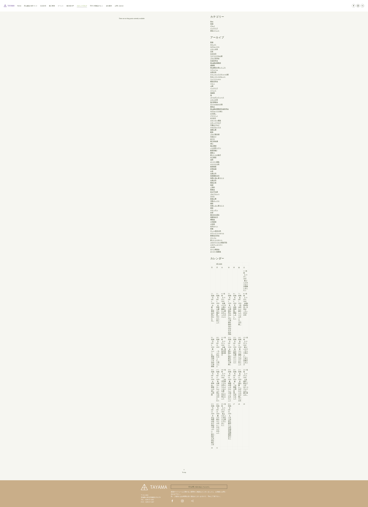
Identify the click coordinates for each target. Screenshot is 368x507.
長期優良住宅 (214, 176)
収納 (211, 185)
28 (239, 404)
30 (212, 448)
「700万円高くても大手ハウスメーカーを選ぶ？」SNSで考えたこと (223, 389)
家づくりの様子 (215, 155)
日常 (211, 51)
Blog (211, 21)
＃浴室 (212, 224)
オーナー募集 (214, 162)
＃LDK (212, 247)
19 (229, 385)
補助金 (212, 219)
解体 (211, 132)
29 (244, 404)
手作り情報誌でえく (96, 6)
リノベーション (215, 79)
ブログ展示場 (214, 134)
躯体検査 (213, 166)
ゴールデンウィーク (217, 97)
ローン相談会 (214, 249)
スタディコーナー (216, 245)
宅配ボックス (214, 201)
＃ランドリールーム (217, 233)
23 (212, 424)
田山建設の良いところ (218, 67)
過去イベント (214, 31)
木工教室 (213, 157)
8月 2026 (219, 264)
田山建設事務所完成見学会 (219, 109)
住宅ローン (214, 226)
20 (234, 384)
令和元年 (213, 72)
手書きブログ (214, 125)
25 (223, 414)
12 (229, 351)
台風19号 (213, 180)
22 (245, 382)
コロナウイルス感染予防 (218, 242)
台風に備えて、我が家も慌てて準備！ (229, 356)
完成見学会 (214, 61)
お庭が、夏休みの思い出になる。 (212, 312)
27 (234, 404)
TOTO (212, 196)
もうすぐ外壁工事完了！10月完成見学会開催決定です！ (229, 427)
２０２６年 (214, 100)
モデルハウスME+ (216, 111)
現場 (211, 24)
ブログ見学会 (214, 58)
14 (239, 351)
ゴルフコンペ (214, 194)
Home (19, 6)
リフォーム (214, 70)
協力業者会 (214, 102)
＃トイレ (213, 238)
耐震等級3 (213, 150)
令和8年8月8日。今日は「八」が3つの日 (245, 309)
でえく (212, 84)
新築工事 (213, 199)
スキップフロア (215, 123)
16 (212, 382)
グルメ (212, 26)
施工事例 (52, 6)
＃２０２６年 (214, 164)
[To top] (184, 469)
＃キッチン (214, 210)
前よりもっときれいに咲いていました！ (223, 419)
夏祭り (212, 153)
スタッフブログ (82, 6)
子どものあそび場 (216, 104)
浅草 (211, 159)
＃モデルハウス (215, 127)
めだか (212, 139)
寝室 (211, 208)
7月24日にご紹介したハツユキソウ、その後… (239, 314)
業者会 (212, 189)
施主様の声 (70, 6)
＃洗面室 (213, 222)
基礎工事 (213, 130)
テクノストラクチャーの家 (219, 74)
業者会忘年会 (214, 235)
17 (217, 385)
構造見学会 (214, 81)
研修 (211, 229)
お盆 (211, 171)
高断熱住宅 (214, 217)
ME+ (211, 143)
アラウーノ (214, 116)
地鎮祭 (212, 93)
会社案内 (109, 6)
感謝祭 (212, 65)
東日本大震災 (214, 215)
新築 (211, 42)
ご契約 (212, 187)
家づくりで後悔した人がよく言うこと (239, 356)
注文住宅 (43, 6)
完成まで (213, 136)
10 (217, 352)
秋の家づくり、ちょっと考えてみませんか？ (217, 391)
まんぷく (213, 44)
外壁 (211, 212)
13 (234, 350)
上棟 (211, 86)
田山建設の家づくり (30, 6)
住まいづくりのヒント (218, 77)
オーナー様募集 (215, 252)
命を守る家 (214, 192)
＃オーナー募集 (215, 120)
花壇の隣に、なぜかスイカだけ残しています (239, 391)
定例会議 (213, 169)
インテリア (214, 28)
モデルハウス (214, 47)
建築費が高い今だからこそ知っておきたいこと (229, 391)
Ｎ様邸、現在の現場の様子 (223, 351)
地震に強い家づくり (217, 178)
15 (245, 351)
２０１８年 (214, 49)
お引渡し (213, 113)
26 (229, 421)
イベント (61, 6)
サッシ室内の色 (215, 231)
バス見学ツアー (215, 148)
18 (223, 384)
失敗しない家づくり (217, 206)
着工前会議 (214, 141)
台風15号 (213, 173)
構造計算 (213, 183)
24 (217, 418)
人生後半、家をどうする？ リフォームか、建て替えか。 (245, 387)
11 (223, 346)
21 (239, 385)
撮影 (211, 203)
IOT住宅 (213, 118)
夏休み (212, 107)
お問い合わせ (119, 6)
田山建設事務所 (215, 63)
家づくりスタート (216, 240)
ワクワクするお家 (216, 56)
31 (217, 448)
